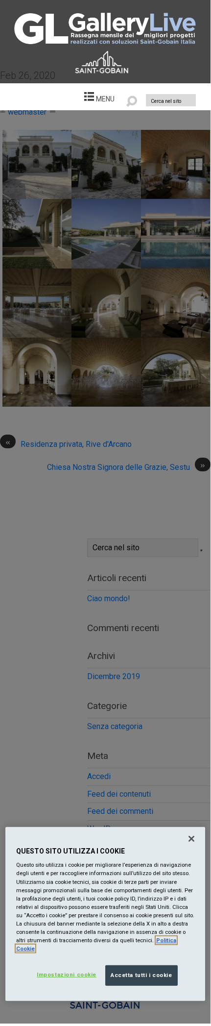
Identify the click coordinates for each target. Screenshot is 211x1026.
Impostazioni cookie (66, 974)
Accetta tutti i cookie (141, 975)
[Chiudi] (191, 839)
